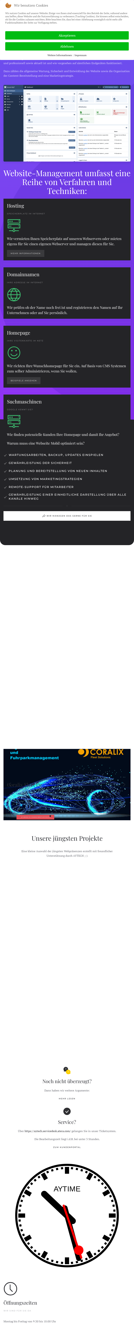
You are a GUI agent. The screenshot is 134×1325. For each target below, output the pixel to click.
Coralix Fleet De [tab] (50, 816)
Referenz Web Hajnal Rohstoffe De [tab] (71, 816)
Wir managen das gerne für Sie (69, 516)
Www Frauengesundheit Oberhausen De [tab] (75, 816)
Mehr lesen (67, 1098)
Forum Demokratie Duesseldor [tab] (63, 816)
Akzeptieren (67, 35)
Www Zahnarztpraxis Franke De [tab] (84, 816)
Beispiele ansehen (24, 380)
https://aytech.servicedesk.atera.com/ (48, 1131)
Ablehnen (67, 46)
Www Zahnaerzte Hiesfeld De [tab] (79, 816)
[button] (10, 785)
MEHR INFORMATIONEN (26, 253)
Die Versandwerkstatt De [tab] (54, 816)
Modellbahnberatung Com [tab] (67, 816)
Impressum (81, 55)
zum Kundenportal (67, 1147)
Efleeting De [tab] (58, 816)
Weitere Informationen (59, 55)
